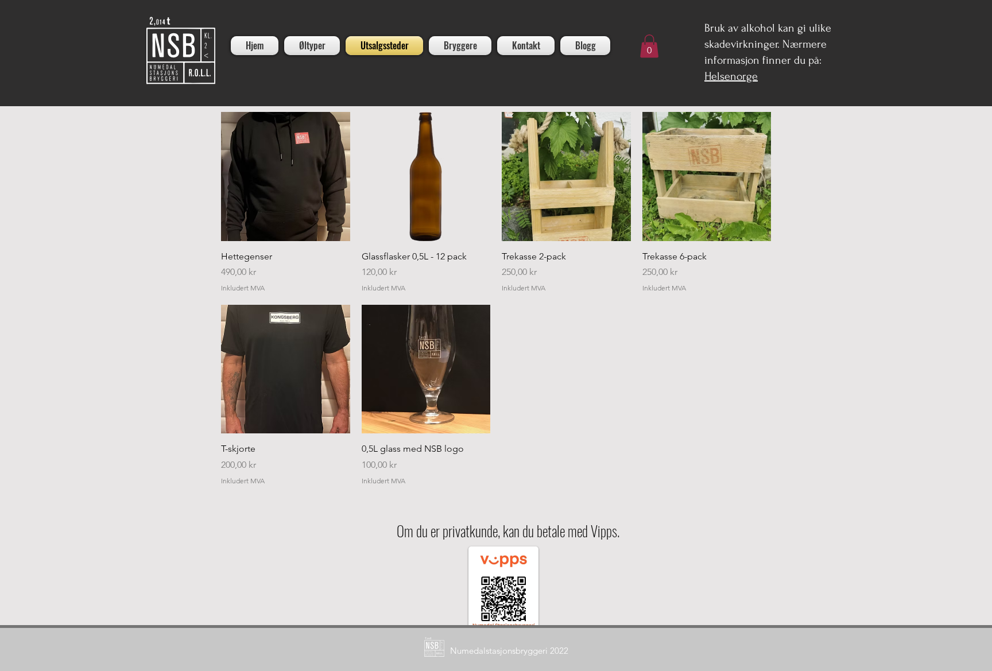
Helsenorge (731, 76)
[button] (649, 46)
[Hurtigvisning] (285, 176)
